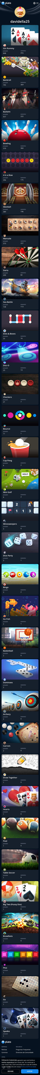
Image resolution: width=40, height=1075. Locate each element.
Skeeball (7, 207)
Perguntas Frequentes (23, 1049)
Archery (7, 714)
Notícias (4, 1049)
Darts (5, 270)
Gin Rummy (8, 48)
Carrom (6, 746)
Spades (6, 1031)
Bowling (7, 143)
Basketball (8, 651)
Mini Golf (7, 492)
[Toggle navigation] (37, 3)
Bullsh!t (6, 111)
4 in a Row (8, 175)
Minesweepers (10, 524)
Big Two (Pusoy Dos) (12, 904)
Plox (5, 967)
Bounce (6, 429)
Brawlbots (8, 936)
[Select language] (34, 3)
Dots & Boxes (9, 333)
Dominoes (8, 682)
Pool (5, 841)
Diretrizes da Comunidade (24, 1052)
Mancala (7, 238)
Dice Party (8, 555)
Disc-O (6, 365)
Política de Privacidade (28, 1067)
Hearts (6, 809)
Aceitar (29, 1071)
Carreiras (5, 1052)
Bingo (5, 587)
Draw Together (10, 777)
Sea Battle (8, 302)
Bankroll (7, 80)
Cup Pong (7, 460)
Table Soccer (9, 872)
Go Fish (6, 619)
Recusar (10, 1071)
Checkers (7, 397)
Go (4, 999)
